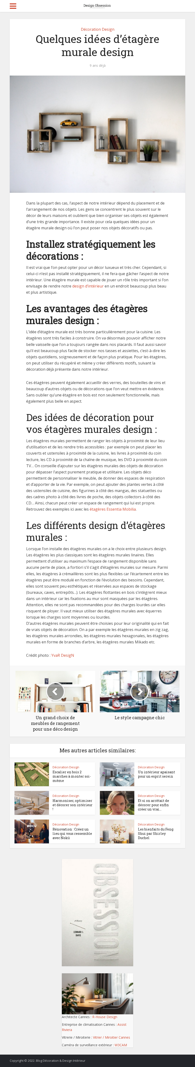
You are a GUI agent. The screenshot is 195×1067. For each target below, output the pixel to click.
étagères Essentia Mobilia (113, 509)
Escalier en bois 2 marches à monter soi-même (72, 776)
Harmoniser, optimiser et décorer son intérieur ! (73, 804)
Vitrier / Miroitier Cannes (111, 1037)
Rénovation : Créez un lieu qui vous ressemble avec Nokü (72, 833)
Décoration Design (97, 29)
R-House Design (104, 1017)
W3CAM (121, 1045)
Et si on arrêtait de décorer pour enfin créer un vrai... (153, 804)
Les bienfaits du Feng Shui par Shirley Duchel (155, 833)
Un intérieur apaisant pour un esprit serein (156, 774)
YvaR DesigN (62, 655)
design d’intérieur (88, 286)
